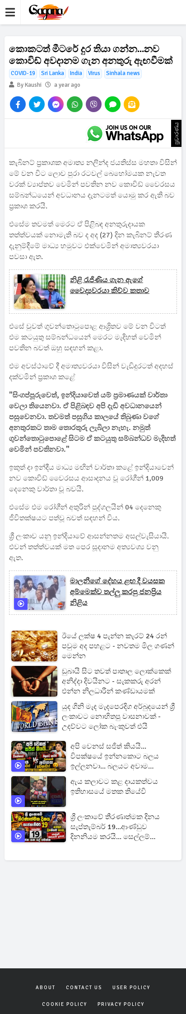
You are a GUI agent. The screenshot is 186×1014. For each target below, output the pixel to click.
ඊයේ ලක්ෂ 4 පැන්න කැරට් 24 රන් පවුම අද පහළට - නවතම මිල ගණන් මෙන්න (118, 646)
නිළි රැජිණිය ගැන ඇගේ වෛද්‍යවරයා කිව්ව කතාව (109, 285)
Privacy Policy (121, 1004)
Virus (94, 73)
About (46, 987)
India (76, 73)
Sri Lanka (52, 73)
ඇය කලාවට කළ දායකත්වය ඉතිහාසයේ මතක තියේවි (114, 786)
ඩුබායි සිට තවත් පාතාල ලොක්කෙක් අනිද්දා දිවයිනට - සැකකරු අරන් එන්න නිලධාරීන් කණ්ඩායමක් (116, 681)
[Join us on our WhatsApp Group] (125, 133)
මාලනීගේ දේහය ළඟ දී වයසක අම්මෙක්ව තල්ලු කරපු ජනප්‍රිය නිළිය (117, 591)
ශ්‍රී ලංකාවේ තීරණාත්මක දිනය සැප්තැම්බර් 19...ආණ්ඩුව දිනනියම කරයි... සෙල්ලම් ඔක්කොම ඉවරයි (115, 827)
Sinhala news (123, 73)
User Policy (131, 987)
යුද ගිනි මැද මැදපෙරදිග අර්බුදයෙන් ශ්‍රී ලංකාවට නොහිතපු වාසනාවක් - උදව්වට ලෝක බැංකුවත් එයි (118, 716)
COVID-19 (23, 73)
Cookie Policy (64, 1004)
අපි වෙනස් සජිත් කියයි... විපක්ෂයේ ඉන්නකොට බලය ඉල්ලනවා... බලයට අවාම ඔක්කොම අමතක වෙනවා (114, 756)
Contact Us (84, 987)
